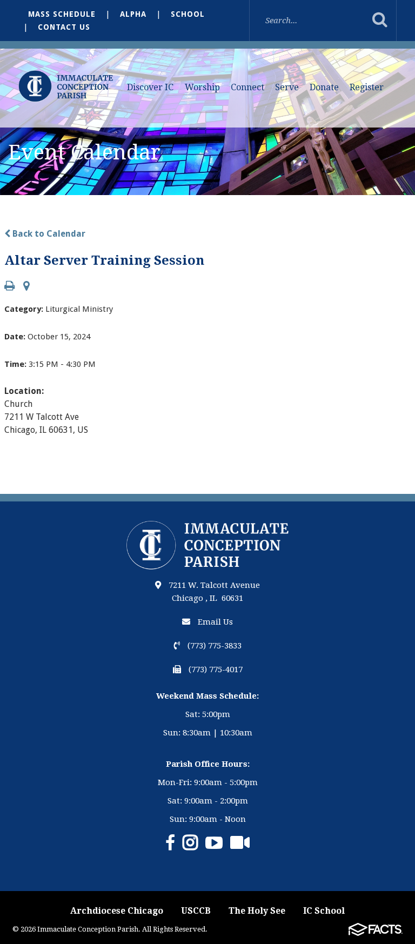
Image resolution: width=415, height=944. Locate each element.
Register (367, 87)
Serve (287, 87)
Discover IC (150, 87)
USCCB (196, 911)
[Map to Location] (26, 287)
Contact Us (64, 27)
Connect (247, 87)
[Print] (9, 287)
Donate (324, 87)
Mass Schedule (62, 14)
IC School (324, 911)
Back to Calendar (47, 234)
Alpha (133, 14)
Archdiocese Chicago (116, 911)
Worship (202, 87)
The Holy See (257, 911)
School (188, 14)
